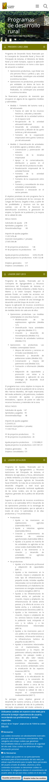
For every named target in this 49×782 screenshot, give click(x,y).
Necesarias (8, 732)
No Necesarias (9, 753)
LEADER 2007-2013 (16, 274)
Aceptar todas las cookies (35, 778)
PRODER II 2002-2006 (17, 46)
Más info (4, 726)
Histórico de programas (21, 36)
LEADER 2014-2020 (16, 460)
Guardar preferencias (11, 778)
